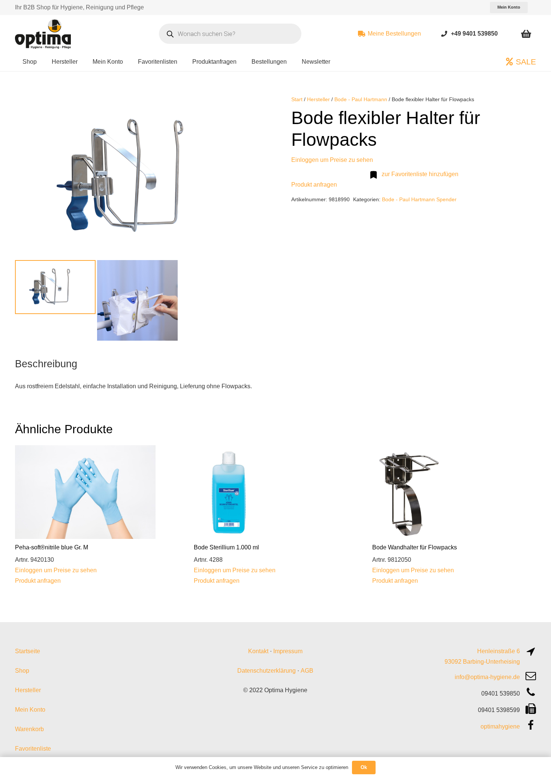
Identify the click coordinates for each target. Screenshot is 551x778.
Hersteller (318, 99)
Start (296, 99)
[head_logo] (44, 34)
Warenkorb (29, 729)
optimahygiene (500, 726)
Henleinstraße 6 (498, 651)
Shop (22, 670)
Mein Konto (30, 709)
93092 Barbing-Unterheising (482, 661)
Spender (446, 199)
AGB (307, 670)
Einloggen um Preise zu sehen (332, 160)
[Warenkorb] (526, 33)
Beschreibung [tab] (46, 364)
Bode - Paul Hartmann (360, 99)
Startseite (27, 651)
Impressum (287, 651)
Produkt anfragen (314, 184)
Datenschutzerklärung (266, 670)
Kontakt (258, 651)
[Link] (444, 33)
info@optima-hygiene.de (487, 677)
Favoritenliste (33, 748)
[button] (248, 107)
